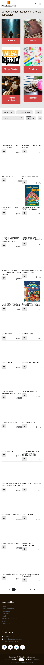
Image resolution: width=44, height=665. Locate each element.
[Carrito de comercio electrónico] (35, 4)
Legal (4, 616)
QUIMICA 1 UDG (27, 334)
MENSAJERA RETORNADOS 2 (32, 485)
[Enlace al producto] (11, 28)
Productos (6, 611)
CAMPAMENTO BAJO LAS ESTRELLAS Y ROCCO (31, 208)
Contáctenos (6, 623)
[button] (4, 151)
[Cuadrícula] (28, 118)
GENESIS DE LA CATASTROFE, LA (28, 544)
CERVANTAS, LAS (8, 451)
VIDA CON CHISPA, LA (9, 422)
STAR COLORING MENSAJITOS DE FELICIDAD (11, 393)
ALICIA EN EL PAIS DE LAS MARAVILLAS (31, 147)
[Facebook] (4, 647)
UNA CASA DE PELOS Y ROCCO (10, 208)
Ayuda (4, 621)
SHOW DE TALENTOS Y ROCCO (30, 177)
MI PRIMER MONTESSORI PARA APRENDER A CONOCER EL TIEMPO (10, 240)
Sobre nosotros (8, 609)
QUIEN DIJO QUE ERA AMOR (11, 515)
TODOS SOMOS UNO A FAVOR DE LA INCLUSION (31, 304)
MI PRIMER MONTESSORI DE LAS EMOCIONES (32, 271)
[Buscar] (21, 118)
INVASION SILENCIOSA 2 (30, 363)
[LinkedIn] (16, 647)
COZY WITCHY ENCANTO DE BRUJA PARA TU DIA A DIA (12, 485)
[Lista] (33, 118)
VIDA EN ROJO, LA (28, 422)
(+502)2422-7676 (11, 641)
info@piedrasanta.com (13, 639)
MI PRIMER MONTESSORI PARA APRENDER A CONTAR (32, 239)
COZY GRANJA (7, 363)
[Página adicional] (22, 647)
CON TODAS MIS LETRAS (10, 543)
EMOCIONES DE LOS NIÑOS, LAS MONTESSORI (11, 147)
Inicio (4, 606)
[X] (10, 647)
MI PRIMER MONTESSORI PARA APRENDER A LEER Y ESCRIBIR (11, 272)
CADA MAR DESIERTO (29, 392)
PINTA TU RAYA (27, 515)
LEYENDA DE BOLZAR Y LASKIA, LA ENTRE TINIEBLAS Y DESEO (30, 453)
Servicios (5, 614)
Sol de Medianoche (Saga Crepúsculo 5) (30, 575)
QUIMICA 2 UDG (7, 334)
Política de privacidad (10, 618)
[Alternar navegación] (40, 4)
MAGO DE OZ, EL (7, 176)
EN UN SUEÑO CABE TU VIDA (12, 574)
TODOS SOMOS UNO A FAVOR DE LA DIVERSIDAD (11, 304)
